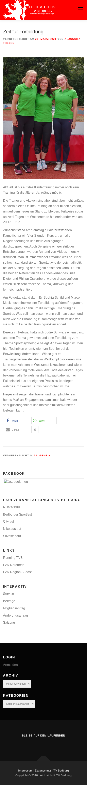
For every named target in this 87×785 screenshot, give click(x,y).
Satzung (9, 622)
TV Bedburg (61, 770)
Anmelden (10, 664)
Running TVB (13, 557)
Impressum (25, 770)
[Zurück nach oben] (43, 761)
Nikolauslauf (12, 528)
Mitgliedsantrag (14, 608)
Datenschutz (43, 770)
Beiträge (9, 601)
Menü (80, 7)
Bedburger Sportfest (17, 514)
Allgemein (42, 455)
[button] (16, 420)
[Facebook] (43, 744)
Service (8, 593)
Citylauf (8, 521)
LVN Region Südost (17, 572)
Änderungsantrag (15, 615)
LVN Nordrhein (13, 565)
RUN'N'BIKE (12, 507)
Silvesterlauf (12, 536)
